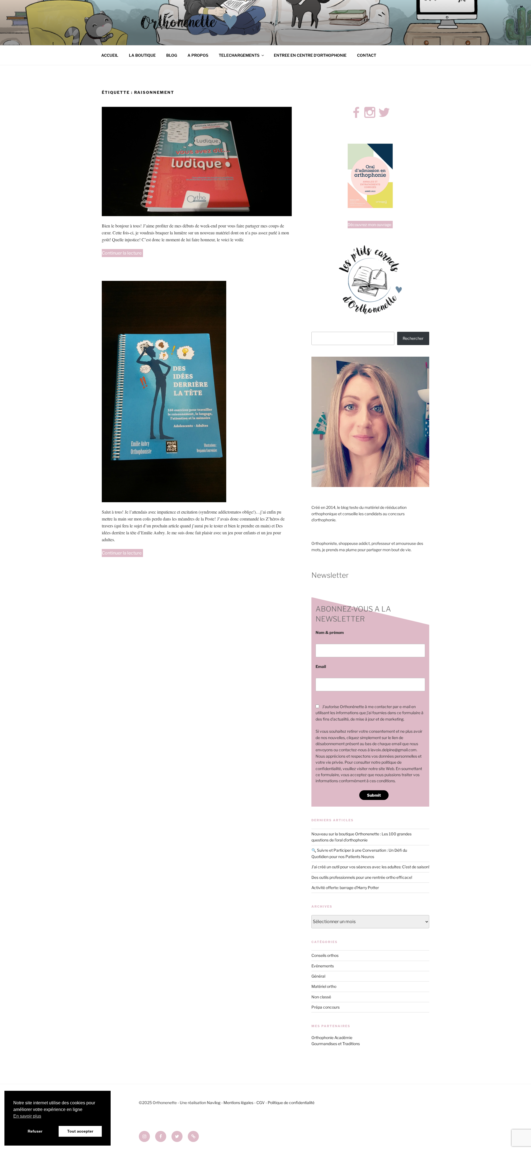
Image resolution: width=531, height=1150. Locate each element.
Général (318, 976)
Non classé (321, 996)
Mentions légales (238, 1102)
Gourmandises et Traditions (335, 1043)
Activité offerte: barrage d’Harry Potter (345, 887)
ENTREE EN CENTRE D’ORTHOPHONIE (310, 55)
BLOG (171, 55)
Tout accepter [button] (80, 1131)
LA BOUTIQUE (142, 55)
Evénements (322, 965)
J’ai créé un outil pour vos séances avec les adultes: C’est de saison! (370, 866)
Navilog (213, 1102)
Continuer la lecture (122, 253)
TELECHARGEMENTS (239, 55)
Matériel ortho (323, 986)
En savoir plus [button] (27, 1116)
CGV (260, 1102)
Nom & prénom (330, 632)
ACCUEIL (109, 55)
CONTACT (366, 55)
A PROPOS (198, 55)
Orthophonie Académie (331, 1037)
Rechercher (413, 338)
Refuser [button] (35, 1131)
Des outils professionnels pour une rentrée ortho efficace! (361, 877)
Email (321, 666)
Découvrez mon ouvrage (369, 224)
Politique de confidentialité (291, 1102)
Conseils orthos (325, 955)
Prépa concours (325, 1007)
